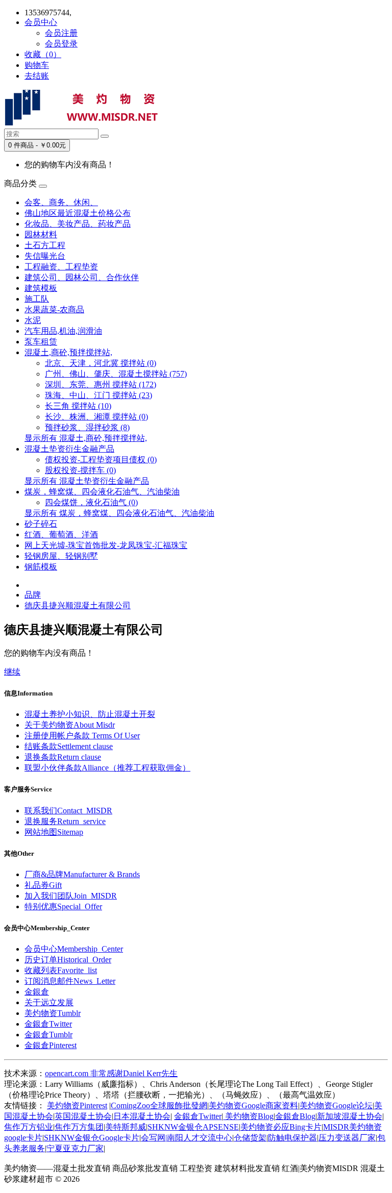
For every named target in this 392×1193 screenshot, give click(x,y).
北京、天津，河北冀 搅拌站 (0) (100, 363)
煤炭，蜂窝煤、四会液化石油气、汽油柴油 (102, 491)
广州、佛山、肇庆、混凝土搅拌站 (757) (116, 373)
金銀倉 (36, 991)
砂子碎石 (40, 523)
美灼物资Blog (248, 1116)
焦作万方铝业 (28, 1127)
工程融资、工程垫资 (61, 266)
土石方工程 (44, 245)
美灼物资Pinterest (77, 1105)
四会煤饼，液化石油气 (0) (91, 502)
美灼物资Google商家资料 (253, 1105)
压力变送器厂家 (347, 1137)
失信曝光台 (44, 256)
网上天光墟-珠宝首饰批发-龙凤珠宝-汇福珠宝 (105, 545)
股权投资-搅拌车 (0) (80, 470)
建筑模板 (40, 288)
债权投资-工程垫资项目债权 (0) (101, 459)
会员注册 (61, 33)
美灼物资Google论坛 (336, 1105)
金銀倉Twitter (48, 1024)
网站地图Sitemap (53, 832)
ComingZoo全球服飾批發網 (159, 1105)
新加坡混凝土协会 (349, 1116)
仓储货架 (250, 1137)
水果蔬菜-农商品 (54, 309)
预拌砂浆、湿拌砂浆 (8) (87, 427)
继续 (12, 671)
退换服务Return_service (65, 821)
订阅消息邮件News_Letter (69, 981)
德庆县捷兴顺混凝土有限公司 (77, 605)
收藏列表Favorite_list (60, 970)
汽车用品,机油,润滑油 (63, 331)
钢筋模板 (40, 566)
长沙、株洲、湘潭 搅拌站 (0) (96, 416)
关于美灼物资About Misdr (69, 724)
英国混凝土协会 (83, 1116)
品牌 (32, 594)
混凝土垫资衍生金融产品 (69, 448)
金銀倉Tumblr (48, 1034)
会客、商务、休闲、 (61, 202)
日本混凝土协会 (141, 1116)
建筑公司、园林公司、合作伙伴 (81, 277)
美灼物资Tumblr (52, 1013)
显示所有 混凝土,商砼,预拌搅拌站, (85, 438)
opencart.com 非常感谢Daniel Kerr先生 (111, 1073)
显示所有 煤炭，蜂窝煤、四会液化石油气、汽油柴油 (119, 513)
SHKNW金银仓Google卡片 (91, 1137)
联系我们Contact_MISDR (68, 810)
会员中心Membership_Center (73, 949)
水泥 (32, 320)
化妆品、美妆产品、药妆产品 (77, 223)
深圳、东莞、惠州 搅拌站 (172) (100, 384)
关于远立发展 (49, 1002)
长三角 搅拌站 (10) (78, 406)
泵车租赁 (40, 341)
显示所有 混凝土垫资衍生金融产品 (86, 481)
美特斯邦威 (125, 1127)
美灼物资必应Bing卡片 (281, 1127)
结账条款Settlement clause (68, 746)
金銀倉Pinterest (50, 1045)
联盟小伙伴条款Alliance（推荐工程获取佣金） (107, 767)
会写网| (154, 1137)
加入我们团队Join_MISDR (70, 895)
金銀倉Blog (295, 1116)
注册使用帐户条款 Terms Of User (82, 735)
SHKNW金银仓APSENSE (193, 1127)
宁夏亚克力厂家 (75, 1148)
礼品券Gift (43, 885)
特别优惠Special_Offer (63, 906)
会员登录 (61, 43)
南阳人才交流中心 (199, 1137)
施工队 (36, 298)
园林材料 (40, 234)
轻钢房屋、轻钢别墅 (61, 556)
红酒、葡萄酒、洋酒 (61, 534)
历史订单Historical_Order (67, 959)
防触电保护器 (292, 1137)
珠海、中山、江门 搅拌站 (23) (98, 395)
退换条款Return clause (62, 757)
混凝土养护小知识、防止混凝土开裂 (89, 714)
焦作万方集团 (79, 1127)
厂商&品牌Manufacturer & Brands (82, 874)
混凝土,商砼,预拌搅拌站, (68, 352)
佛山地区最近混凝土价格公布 (77, 213)
